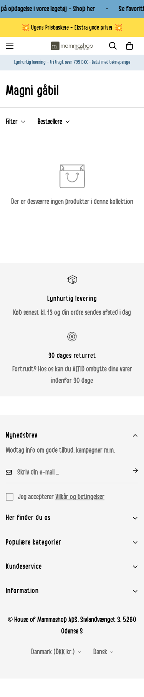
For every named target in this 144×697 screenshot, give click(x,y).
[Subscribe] (129, 470)
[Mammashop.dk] (72, 46)
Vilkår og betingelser (79, 497)
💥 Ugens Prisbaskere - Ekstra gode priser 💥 (72, 27)
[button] (129, 46)
